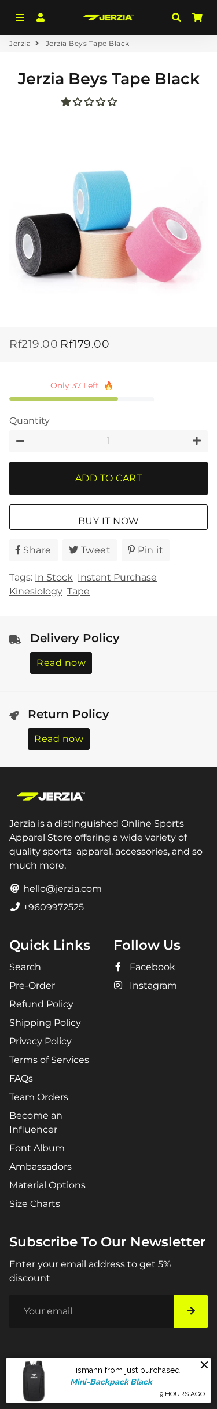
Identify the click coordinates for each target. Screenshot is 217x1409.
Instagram (152, 985)
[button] (90, 101)
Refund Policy (41, 1004)
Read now (61, 662)
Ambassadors (40, 1166)
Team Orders (38, 1096)
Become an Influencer (35, 1122)
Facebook (151, 966)
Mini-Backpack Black (111, 1381)
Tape (78, 591)
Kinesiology (35, 591)
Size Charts (34, 1203)
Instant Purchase (117, 577)
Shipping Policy (45, 1022)
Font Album (37, 1148)
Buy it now (108, 521)
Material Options (47, 1185)
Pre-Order (32, 985)
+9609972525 (52, 907)
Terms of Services (49, 1059)
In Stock (54, 577)
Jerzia (20, 43)
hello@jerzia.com (61, 888)
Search (25, 966)
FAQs (21, 1078)
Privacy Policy (40, 1041)
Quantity (29, 420)
